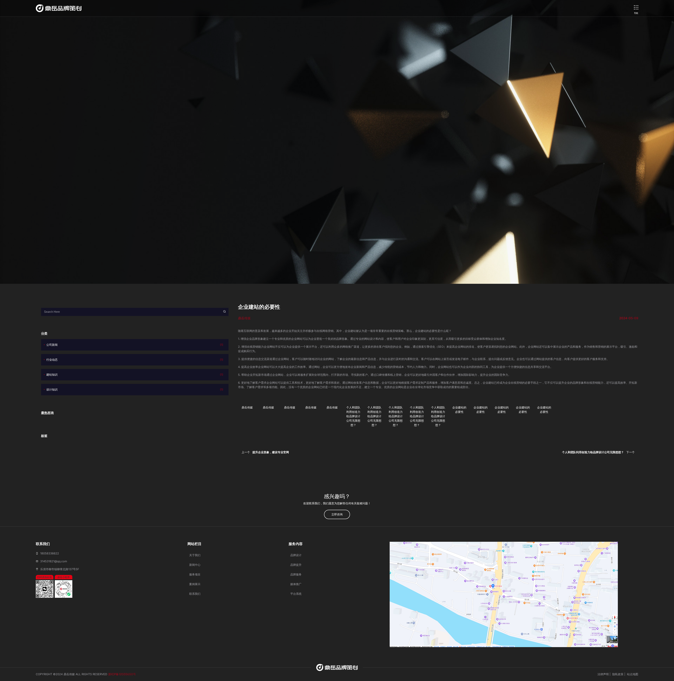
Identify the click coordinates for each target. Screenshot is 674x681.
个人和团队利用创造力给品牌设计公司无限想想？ (353, 416)
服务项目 (194, 574)
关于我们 (194, 555)
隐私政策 (617, 674)
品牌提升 (296, 565)
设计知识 (134, 389)
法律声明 (603, 674)
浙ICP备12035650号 (122, 674)
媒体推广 (296, 584)
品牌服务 (296, 574)
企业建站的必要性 (459, 410)
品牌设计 (296, 555)
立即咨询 (337, 514)
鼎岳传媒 (247, 407)
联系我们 (194, 593)
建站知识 (134, 374)
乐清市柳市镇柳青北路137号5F (59, 569)
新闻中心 (194, 565)
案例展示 (194, 584)
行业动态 (134, 359)
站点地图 (632, 674)
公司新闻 (134, 344)
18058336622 (49, 553)
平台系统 (296, 593)
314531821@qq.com (53, 561)
